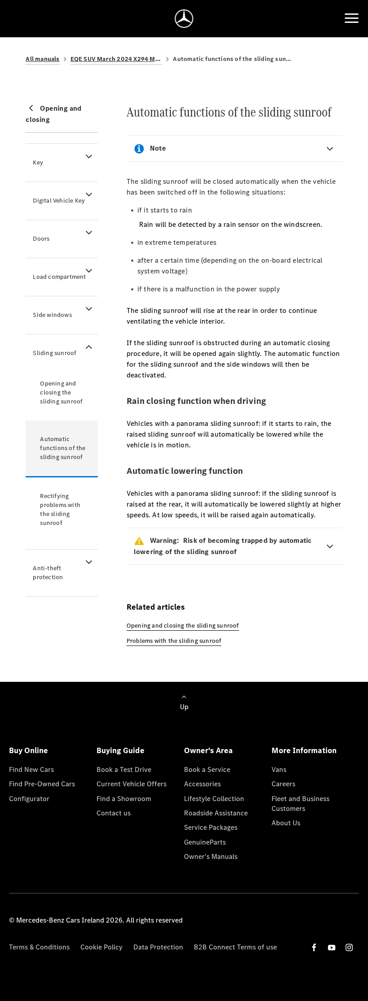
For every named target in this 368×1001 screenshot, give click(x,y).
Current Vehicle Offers (131, 784)
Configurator (29, 798)
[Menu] (352, 18)
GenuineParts (205, 842)
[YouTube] (331, 947)
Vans (279, 769)
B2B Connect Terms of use (235, 947)
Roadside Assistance (216, 813)
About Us (286, 823)
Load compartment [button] (59, 277)
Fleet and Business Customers (300, 803)
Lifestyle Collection (214, 798)
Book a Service (207, 769)
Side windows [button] (52, 315)
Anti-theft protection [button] (48, 572)
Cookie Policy (101, 947)
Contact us (113, 813)
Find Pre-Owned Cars (42, 784)
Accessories (202, 784)
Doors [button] (41, 238)
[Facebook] (314, 947)
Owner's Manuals (210, 856)
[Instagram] (349, 947)
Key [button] (38, 162)
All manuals (42, 59)
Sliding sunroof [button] (54, 353)
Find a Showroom (123, 798)
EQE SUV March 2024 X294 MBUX (116, 59)
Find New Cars (31, 769)
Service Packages (210, 827)
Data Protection (158, 947)
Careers (283, 784)
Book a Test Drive (123, 769)
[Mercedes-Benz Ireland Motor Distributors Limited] (184, 18)
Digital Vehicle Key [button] (59, 200)
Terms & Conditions (39, 947)
